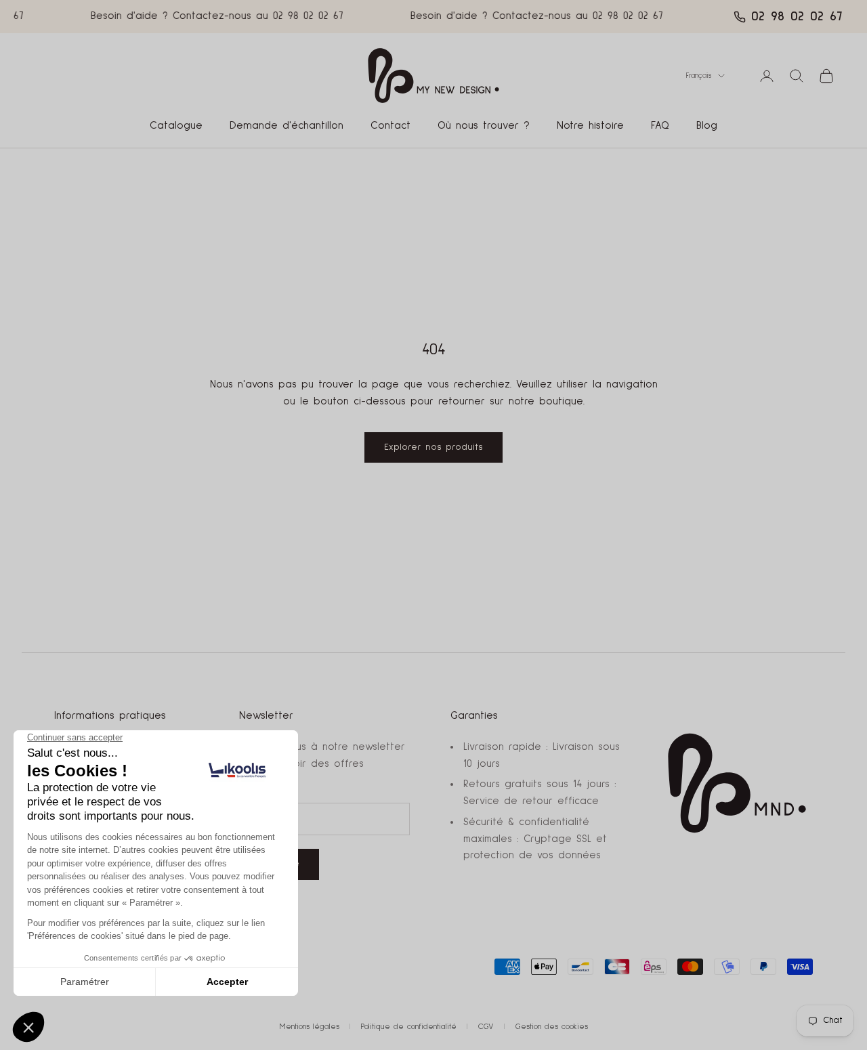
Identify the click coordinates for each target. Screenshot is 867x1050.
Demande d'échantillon (286, 126)
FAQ (660, 126)
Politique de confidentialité (409, 1027)
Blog (706, 126)
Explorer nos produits (433, 447)
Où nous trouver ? (484, 126)
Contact (390, 126)
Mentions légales (309, 1027)
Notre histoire (590, 126)
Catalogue (176, 126)
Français (698, 75)
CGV (486, 1027)
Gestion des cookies (551, 1027)
